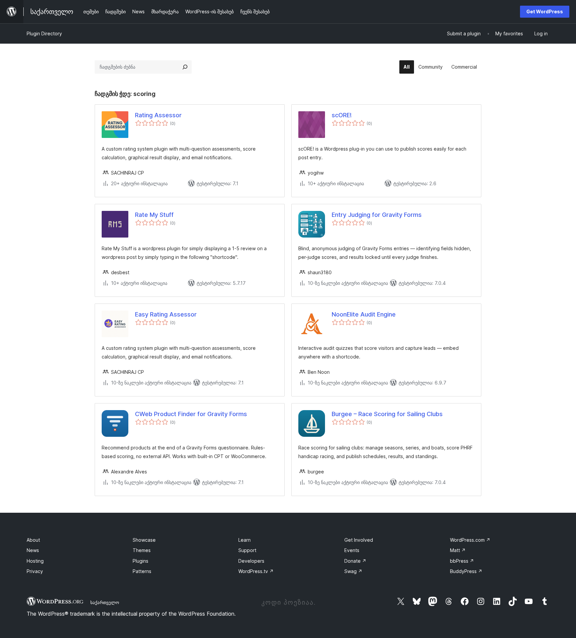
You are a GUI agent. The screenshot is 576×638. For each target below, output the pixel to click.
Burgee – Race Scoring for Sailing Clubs (387, 413)
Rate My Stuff (154, 214)
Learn (244, 540)
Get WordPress (544, 11)
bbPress (462, 561)
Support (247, 550)
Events (351, 550)
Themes (142, 550)
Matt (458, 550)
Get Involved (358, 540)
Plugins (140, 561)
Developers (251, 561)
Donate (355, 561)
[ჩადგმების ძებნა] (185, 67)
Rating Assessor (158, 115)
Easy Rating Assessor (166, 314)
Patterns (142, 571)
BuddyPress (466, 571)
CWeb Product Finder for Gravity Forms (191, 413)
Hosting (35, 561)
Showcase (144, 540)
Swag (353, 571)
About (33, 540)
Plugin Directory (44, 33)
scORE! (342, 115)
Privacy (35, 571)
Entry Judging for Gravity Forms (377, 214)
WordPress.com (470, 540)
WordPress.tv (256, 571)
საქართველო (104, 602)
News (33, 550)
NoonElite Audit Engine (364, 314)
